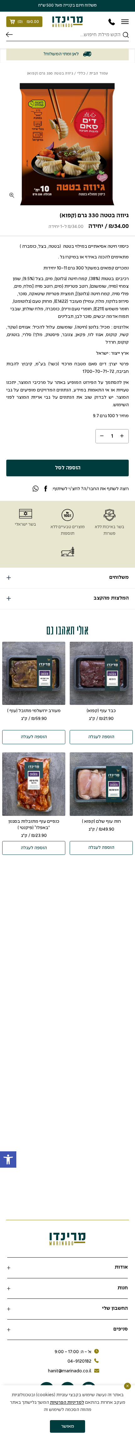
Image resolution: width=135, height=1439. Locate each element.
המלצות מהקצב (111, 598)
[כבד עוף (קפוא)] (101, 673)
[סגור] (127, 1386)
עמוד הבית (98, 73)
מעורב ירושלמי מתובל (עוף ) (34, 711)
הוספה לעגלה (101, 737)
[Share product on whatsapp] (36, 489)
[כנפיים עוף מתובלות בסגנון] (34, 784)
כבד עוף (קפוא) (101, 711)
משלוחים (119, 577)
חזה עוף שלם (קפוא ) (101, 821)
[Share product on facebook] (45, 489)
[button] (8, 1159)
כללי (81, 73)
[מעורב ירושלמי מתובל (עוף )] (34, 673)
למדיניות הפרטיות (67, 1402)
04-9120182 (79, 1361)
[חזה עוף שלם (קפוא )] (101, 784)
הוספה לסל (67, 468)
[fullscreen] (12, 195)
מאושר (67, 1426)
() (28, 22)
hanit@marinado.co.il (69, 1371)
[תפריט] (125, 21)
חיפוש (9, 34)
